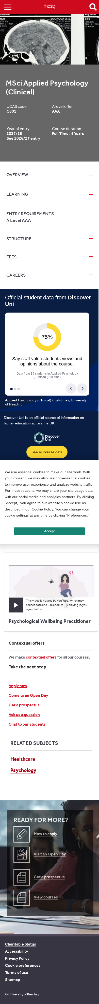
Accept (49, 531)
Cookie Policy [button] (42, 509)
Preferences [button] (77, 515)
